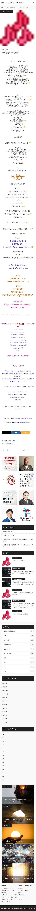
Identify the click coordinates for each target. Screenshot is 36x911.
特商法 (19, 892)
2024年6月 (4, 704)
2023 (3, 741)
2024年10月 (5, 694)
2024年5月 (4, 708)
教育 (18, 662)
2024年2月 (4, 718)
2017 (3, 759)
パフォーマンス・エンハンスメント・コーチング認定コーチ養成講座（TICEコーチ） (9, 897)
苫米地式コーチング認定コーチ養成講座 (9, 891)
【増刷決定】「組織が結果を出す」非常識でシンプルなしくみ (18, 540)
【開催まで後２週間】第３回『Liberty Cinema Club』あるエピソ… (18, 546)
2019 (3, 755)
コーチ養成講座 (18, 644)
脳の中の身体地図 (8, 531)
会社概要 (20, 888)
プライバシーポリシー (23, 890)
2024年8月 (4, 697)
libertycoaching (11, 440)
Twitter (19, 897)
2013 (3, 773)
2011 (3, 780)
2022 (3, 744)
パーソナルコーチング (7, 888)
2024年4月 (4, 711)
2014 (3, 769)
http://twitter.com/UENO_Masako (20, 422)
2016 (3, 762)
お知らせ (18, 635)
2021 (3, 748)
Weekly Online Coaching (18, 568)
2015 (3, 766)
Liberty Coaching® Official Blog (12, 2)
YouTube (20, 899)
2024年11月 (5, 690)
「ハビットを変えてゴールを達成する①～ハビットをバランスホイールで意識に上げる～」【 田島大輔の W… (23, 605)
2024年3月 (4, 715)
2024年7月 (4, 701)
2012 (3, 776)
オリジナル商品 (6, 901)
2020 (3, 751)
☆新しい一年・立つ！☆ (19, 560)
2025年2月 (4, 683)
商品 (18, 658)
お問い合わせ (21, 894)
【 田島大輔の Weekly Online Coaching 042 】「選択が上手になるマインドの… (23, 583)
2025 (3, 734)
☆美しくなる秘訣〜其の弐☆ (20, 614)
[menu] (33, 2)
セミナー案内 (18, 649)
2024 (3, 737)
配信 (18, 671)
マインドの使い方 (6, 11)
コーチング (18, 640)
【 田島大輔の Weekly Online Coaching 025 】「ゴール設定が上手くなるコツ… (23, 572)
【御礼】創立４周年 (8, 535)
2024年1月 (4, 722)
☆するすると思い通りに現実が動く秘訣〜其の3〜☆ (22, 593)
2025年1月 (4, 687)
